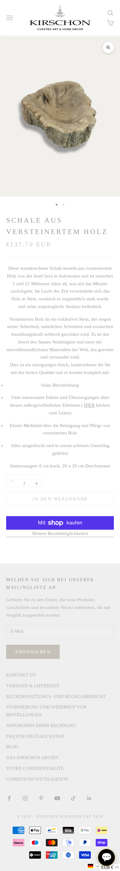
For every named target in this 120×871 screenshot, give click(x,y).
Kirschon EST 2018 (81, 816)
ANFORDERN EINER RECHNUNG (41, 725)
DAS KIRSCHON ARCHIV (32, 757)
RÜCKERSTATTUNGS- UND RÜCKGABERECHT (56, 696)
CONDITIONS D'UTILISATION (37, 779)
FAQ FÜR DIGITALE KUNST (35, 736)
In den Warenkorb (59, 499)
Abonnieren (33, 652)
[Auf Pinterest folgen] (41, 798)
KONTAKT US (20, 674)
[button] (93, 866)
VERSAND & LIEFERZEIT (32, 685)
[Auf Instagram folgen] (25, 798)
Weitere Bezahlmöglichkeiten (60, 533)
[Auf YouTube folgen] (57, 798)
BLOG (12, 746)
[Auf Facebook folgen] (9, 798)
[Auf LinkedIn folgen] (89, 798)
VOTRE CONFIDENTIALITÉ (35, 768)
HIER (89, 405)
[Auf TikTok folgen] (73, 798)
